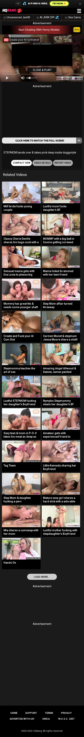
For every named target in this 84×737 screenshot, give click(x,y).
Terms (49, 712)
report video (63, 162)
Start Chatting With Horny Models (39, 29)
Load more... (42, 576)
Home (13, 712)
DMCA (46, 718)
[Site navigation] (79, 11)
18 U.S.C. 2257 (66, 718)
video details (42, 162)
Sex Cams (73, 17)
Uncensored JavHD (17, 17)
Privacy (66, 712)
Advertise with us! (22, 718)
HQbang (37, 731)
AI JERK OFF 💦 (48, 17)
